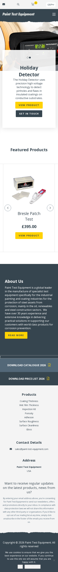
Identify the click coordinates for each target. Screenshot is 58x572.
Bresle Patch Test (29, 216)
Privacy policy (32, 566)
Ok (20, 566)
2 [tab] (30, 58)
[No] (54, 560)
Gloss (29, 429)
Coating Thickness (29, 401)
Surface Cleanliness (29, 425)
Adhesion (29, 417)
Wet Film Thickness (29, 405)
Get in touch (29, 113)
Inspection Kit (29, 409)
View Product (29, 105)
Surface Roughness (29, 421)
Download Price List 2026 (26, 378)
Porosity (29, 413)
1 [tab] (28, 58)
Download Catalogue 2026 (26, 365)
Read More (16, 335)
